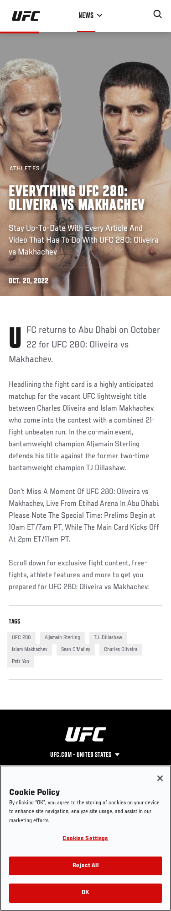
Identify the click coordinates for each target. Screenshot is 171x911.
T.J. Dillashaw (108, 637)
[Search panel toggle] (158, 14)
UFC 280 (21, 637)
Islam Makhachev (29, 649)
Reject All (85, 866)
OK (85, 893)
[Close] (160, 778)
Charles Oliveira (120, 649)
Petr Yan (20, 661)
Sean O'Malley (75, 649)
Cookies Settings (85, 839)
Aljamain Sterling (62, 637)
